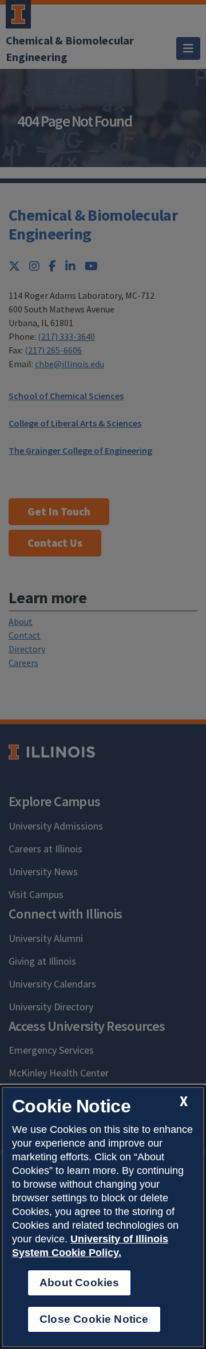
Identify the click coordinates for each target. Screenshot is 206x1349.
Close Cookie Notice (94, 1319)
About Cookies (79, 1283)
